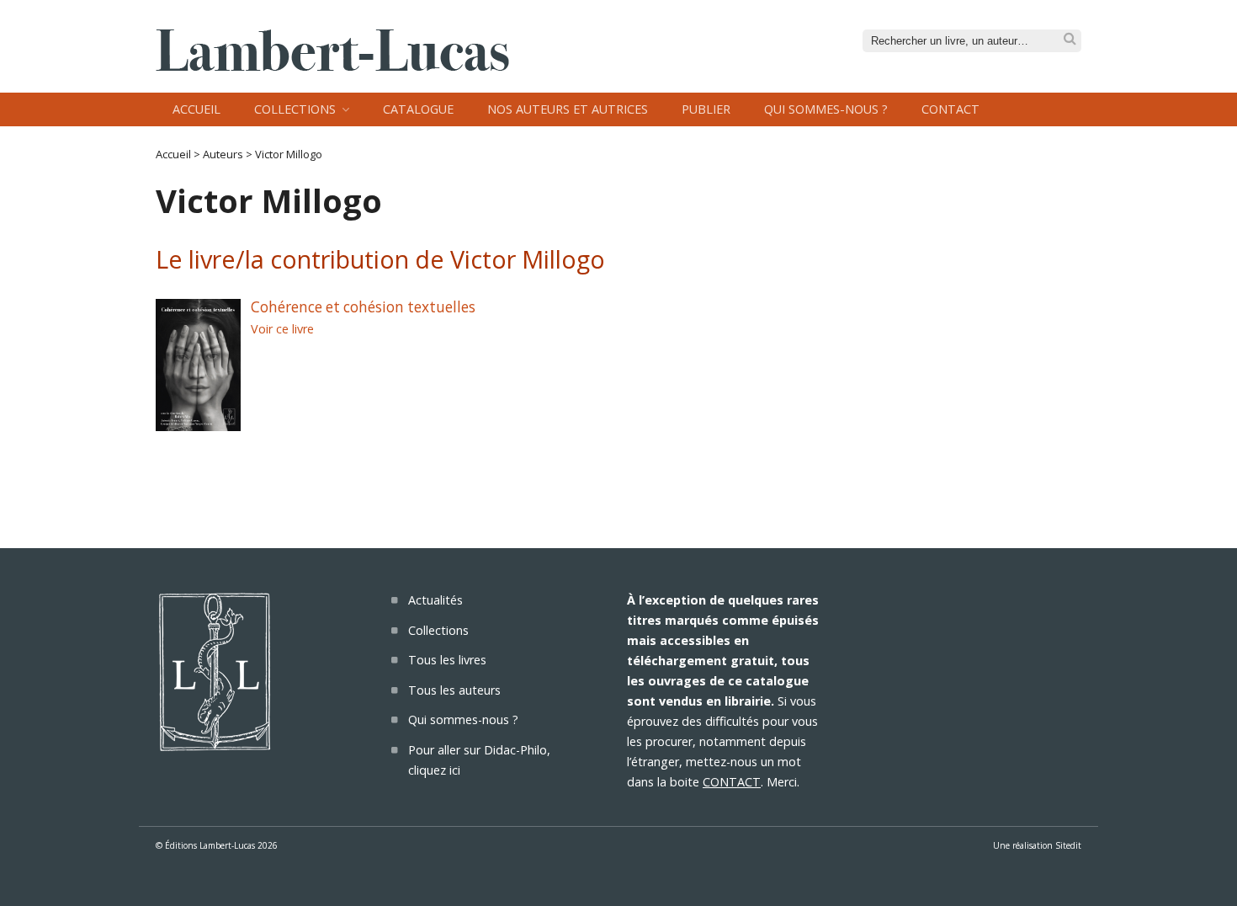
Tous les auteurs (454, 690)
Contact (950, 109)
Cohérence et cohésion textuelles (363, 307)
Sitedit (1068, 845)
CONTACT (732, 782)
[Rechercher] (1070, 39)
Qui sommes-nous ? (826, 109)
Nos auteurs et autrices (567, 109)
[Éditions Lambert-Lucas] (332, 65)
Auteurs (223, 154)
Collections (295, 109)
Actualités (435, 600)
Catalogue (418, 109)
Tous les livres (447, 660)
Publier (706, 109)
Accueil (196, 109)
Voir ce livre (282, 329)
